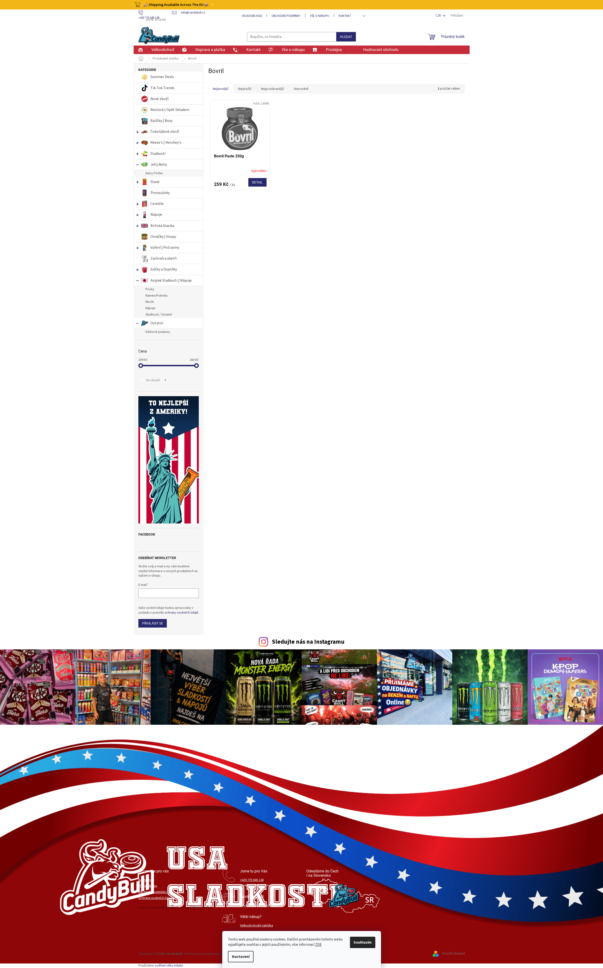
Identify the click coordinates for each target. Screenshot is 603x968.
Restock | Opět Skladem (169, 109)
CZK (438, 16)
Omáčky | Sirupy (163, 236)
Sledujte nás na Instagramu (308, 642)
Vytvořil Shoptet (453, 953)
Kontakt (345, 16)
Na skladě (156, 380)
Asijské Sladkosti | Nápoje (171, 280)
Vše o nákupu (319, 16)
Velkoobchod (252, 16)
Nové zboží (159, 98)
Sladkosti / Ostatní (158, 314)
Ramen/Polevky (156, 295)
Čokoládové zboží (164, 131)
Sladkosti (158, 153)
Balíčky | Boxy (161, 120)
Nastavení (240, 956)
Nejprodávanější (272, 89)
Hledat (346, 37)
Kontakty (144, 880)
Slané (154, 181)
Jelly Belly (158, 164)
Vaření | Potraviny (164, 247)
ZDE (318, 944)
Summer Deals (162, 76)
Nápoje (156, 214)
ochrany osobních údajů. (182, 612)
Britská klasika (162, 225)
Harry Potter (154, 173)
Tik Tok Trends (162, 88)
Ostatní (156, 323)
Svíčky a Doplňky (163, 269)
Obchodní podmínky (286, 16)
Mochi (149, 301)
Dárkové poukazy (157, 332)
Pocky (149, 289)
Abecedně (301, 89)
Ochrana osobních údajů (155, 898)
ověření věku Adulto (169, 965)
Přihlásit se (152, 623)
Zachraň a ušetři (163, 258)
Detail (257, 182)
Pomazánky (160, 192)
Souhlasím (363, 942)
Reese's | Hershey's (165, 142)
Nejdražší (244, 89)
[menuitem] (155, 50)
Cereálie (157, 203)
